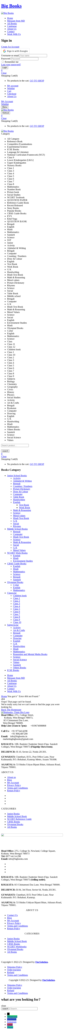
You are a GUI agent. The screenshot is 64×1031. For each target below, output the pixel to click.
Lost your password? (11, 64)
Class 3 (16, 603)
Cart (9, 91)
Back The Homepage (11, 709)
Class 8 (16, 617)
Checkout (11, 93)
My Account (7, 101)
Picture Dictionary (21, 489)
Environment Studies (23, 561)
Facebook (11, 1019)
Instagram (11, 1022)
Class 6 (16, 611)
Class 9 (16, 619)
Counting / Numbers (22, 486)
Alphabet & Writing (22, 481)
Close (4, 73)
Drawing (17, 638)
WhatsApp (12, 1016)
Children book (20, 595)
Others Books (19, 667)
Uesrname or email (10, 55)
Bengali (16, 483)
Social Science (20, 659)
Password (5, 58)
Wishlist (11, 88)
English (16, 502)
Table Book (18, 497)
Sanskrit (17, 579)
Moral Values (19, 550)
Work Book (24, 507)
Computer (17, 494)
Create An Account (10, 46)
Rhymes (17, 526)
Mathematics (19, 571)
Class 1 (16, 598)
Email (10, 1024)
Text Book (24, 505)
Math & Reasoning (22, 510)
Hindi (15, 558)
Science (16, 513)
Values (16, 662)
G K (15, 521)
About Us (11, 96)
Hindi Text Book (21, 518)
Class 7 (16, 614)
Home (4, 696)
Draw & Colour (20, 491)
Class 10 (17, 622)
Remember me (11, 62)
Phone (10, 1027)
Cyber (16, 585)
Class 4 (16, 606)
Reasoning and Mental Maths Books (30, 654)
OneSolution (41, 962)
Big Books (11, 5)
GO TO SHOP (37, 80)
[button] (32, 70)
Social (16, 523)
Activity (17, 478)
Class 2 (16, 601)
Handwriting (19, 499)
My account (12, 85)
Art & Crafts (19, 630)
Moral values (19, 515)
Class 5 (16, 609)
